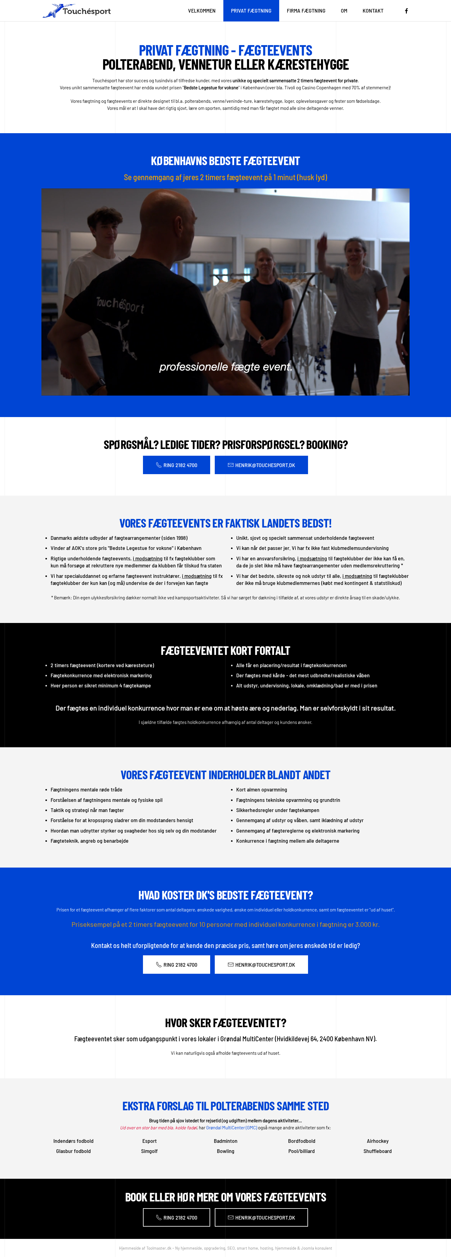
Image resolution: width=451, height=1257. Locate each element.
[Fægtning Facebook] (406, 10)
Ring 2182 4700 (180, 465)
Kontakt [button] (373, 10)
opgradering (214, 1248)
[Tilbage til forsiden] (76, 10)
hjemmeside (285, 1248)
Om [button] (344, 10)
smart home (247, 1248)
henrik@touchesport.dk (265, 465)
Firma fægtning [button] (306, 10)
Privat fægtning (251, 10)
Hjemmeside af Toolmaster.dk (145, 1248)
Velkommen (202, 10)
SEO (231, 1248)
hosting (266, 1248)
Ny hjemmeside (188, 1248)
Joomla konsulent (316, 1248)
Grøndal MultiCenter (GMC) (231, 1127)
